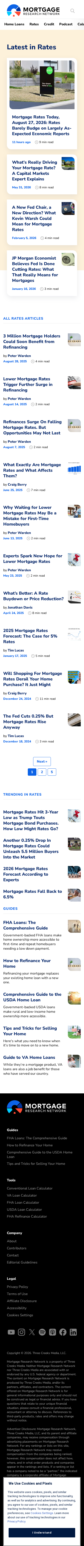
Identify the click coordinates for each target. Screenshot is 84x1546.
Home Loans (14, 24)
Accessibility (16, 1308)
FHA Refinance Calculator (27, 1216)
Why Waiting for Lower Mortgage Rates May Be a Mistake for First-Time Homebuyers (29, 516)
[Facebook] (63, 1333)
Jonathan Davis (20, 607)
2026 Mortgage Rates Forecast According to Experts (25, 874)
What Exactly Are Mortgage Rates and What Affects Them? (32, 470)
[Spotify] (42, 1333)
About (12, 1241)
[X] (32, 1333)
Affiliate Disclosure (22, 1301)
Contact (13, 1255)
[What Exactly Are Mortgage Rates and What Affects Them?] (74, 477)
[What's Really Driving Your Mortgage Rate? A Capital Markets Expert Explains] (42, 174)
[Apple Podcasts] (52, 1333)
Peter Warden (19, 356)
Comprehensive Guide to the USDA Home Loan (40, 1154)
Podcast (65, 24)
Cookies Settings (20, 1315)
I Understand (42, 1532)
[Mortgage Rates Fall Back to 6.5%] (74, 895)
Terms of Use (17, 1294)
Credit (49, 24)
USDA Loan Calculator (24, 1209)
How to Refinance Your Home (30, 1145)
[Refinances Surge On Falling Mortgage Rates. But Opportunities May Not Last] (74, 434)
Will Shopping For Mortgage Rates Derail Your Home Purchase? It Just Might (32, 679)
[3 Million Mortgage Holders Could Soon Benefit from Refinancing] (74, 348)
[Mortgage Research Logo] (36, 1106)
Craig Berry (17, 484)
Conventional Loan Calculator (30, 1188)
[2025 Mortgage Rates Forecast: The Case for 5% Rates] (74, 643)
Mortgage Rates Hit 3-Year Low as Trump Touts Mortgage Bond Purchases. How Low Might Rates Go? (31, 820)
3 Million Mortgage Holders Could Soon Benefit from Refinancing (31, 341)
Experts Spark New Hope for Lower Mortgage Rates (32, 558)
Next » (42, 761)
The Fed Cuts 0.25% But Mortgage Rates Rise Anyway (28, 721)
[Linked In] (73, 1333)
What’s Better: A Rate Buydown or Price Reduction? (33, 596)
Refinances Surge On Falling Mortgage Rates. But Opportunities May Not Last (32, 427)
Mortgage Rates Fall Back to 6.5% (32, 894)
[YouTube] (11, 1333)
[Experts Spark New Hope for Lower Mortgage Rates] (74, 565)
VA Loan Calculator (22, 1195)
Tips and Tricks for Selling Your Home (36, 1163)
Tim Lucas (16, 650)
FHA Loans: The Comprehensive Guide (37, 1138)
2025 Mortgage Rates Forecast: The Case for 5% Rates (30, 636)
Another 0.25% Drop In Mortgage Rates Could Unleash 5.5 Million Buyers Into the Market (31, 848)
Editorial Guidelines (22, 1262)
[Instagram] (21, 1333)
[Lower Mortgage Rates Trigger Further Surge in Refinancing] (74, 391)
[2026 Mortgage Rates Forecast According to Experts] (74, 875)
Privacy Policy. (17, 1521)
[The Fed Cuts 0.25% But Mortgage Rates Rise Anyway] (74, 728)
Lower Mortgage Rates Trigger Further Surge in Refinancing (28, 384)
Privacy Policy (17, 1287)
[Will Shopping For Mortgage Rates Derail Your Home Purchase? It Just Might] (74, 686)
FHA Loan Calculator (23, 1202)
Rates (34, 24)
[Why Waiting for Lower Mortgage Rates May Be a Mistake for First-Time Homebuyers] (74, 522)
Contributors (16, 1248)
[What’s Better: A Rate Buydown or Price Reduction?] (74, 603)
